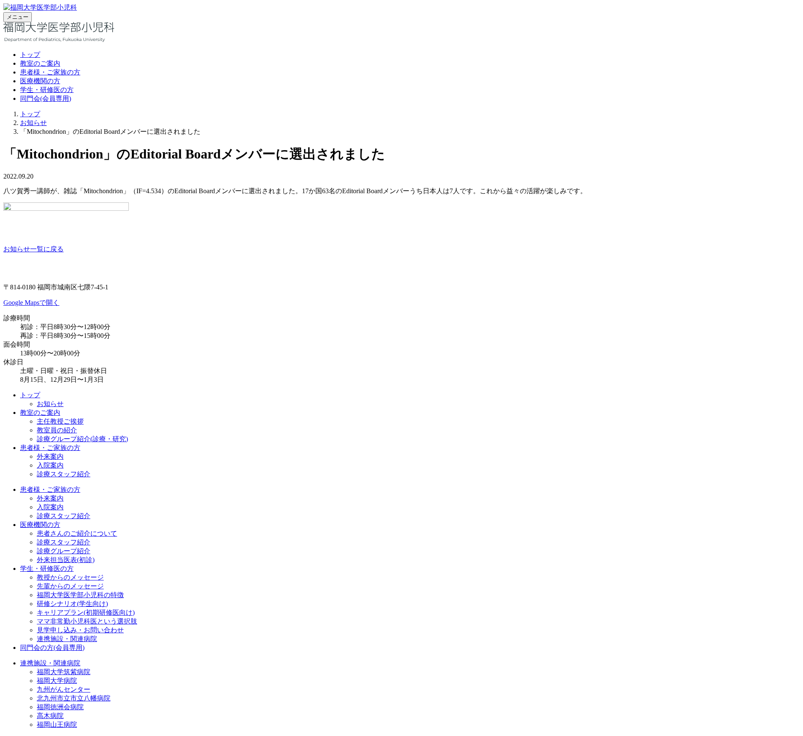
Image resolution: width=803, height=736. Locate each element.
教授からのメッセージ (70, 577)
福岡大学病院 (57, 680)
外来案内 (50, 456)
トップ (30, 54)
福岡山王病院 (57, 724)
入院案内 (50, 465)
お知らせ (33, 122)
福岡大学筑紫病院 (63, 671)
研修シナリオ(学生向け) (72, 603)
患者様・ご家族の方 (50, 72)
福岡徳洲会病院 (60, 706)
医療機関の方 (40, 80)
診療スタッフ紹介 (63, 474)
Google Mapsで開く (31, 302)
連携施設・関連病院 (67, 638)
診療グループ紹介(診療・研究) (82, 438)
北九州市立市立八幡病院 (73, 698)
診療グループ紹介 (63, 551)
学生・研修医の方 (47, 89)
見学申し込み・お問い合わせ (80, 630)
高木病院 (50, 715)
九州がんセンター (63, 689)
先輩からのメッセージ (70, 586)
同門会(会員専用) (45, 98)
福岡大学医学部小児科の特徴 (80, 594)
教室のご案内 (40, 63)
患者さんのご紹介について (77, 533)
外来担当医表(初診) (66, 559)
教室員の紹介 (57, 430)
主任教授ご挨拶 (60, 421)
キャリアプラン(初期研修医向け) (86, 612)
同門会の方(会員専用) (52, 647)
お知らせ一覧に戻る (33, 249)
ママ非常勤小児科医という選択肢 (87, 621)
